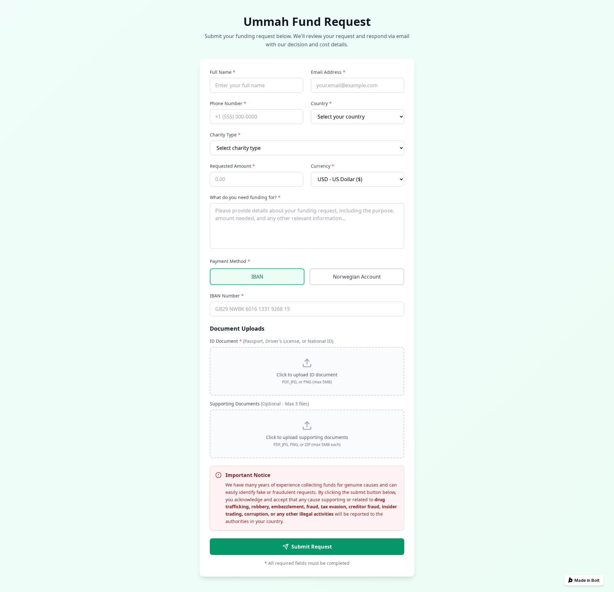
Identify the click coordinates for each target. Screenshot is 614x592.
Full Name (222, 72)
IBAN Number (227, 296)
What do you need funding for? (245, 197)
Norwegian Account (357, 276)
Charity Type (225, 135)
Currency (322, 166)
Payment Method (230, 261)
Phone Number (228, 103)
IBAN (257, 276)
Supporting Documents (259, 404)
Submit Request (311, 546)
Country (321, 103)
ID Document (271, 341)
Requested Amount (232, 166)
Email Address (328, 72)
